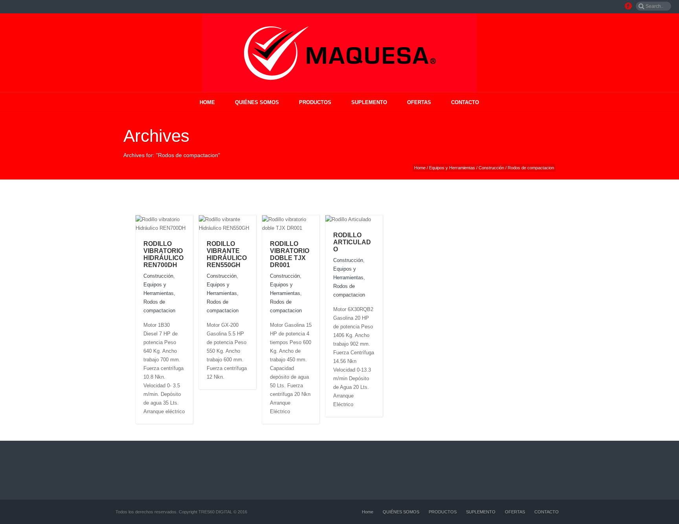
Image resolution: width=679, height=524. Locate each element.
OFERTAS (419, 102)
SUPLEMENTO (369, 102)
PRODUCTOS (315, 102)
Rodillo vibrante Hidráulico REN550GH (227, 254)
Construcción (491, 167)
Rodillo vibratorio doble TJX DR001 (289, 254)
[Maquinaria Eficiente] (339, 52)
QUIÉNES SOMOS (257, 102)
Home (207, 102)
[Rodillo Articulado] (378, 219)
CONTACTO (465, 102)
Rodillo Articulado (352, 242)
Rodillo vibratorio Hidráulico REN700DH (163, 254)
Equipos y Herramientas (452, 167)
